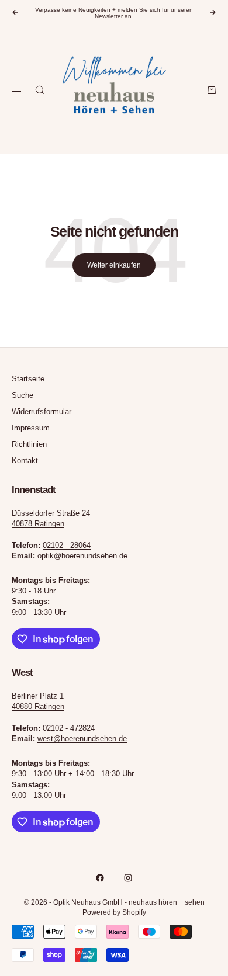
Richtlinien (29, 444)
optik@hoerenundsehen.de (82, 555)
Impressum (31, 427)
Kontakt (25, 460)
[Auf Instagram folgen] (128, 878)
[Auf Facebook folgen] (100, 878)
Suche (22, 395)
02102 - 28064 (67, 545)
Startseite (28, 378)
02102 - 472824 (69, 728)
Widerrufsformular (41, 411)
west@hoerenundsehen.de (82, 738)
